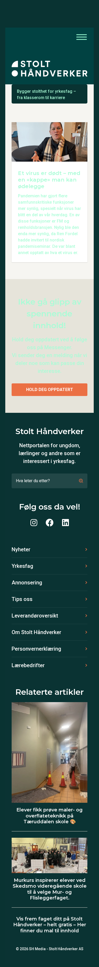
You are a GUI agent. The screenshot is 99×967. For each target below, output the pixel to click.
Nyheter (21, 549)
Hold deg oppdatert (49, 389)
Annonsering (27, 582)
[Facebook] (50, 523)
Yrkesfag (22, 566)
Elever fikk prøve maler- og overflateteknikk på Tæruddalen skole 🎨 (49, 816)
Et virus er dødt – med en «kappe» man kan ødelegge (49, 179)
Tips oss (22, 599)
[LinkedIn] (65, 523)
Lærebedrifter (28, 665)
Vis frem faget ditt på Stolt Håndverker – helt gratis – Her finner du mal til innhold (49, 925)
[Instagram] (33, 523)
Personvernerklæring (36, 649)
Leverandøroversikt (35, 616)
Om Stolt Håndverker (36, 632)
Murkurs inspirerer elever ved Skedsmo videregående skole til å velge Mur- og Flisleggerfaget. (50, 889)
